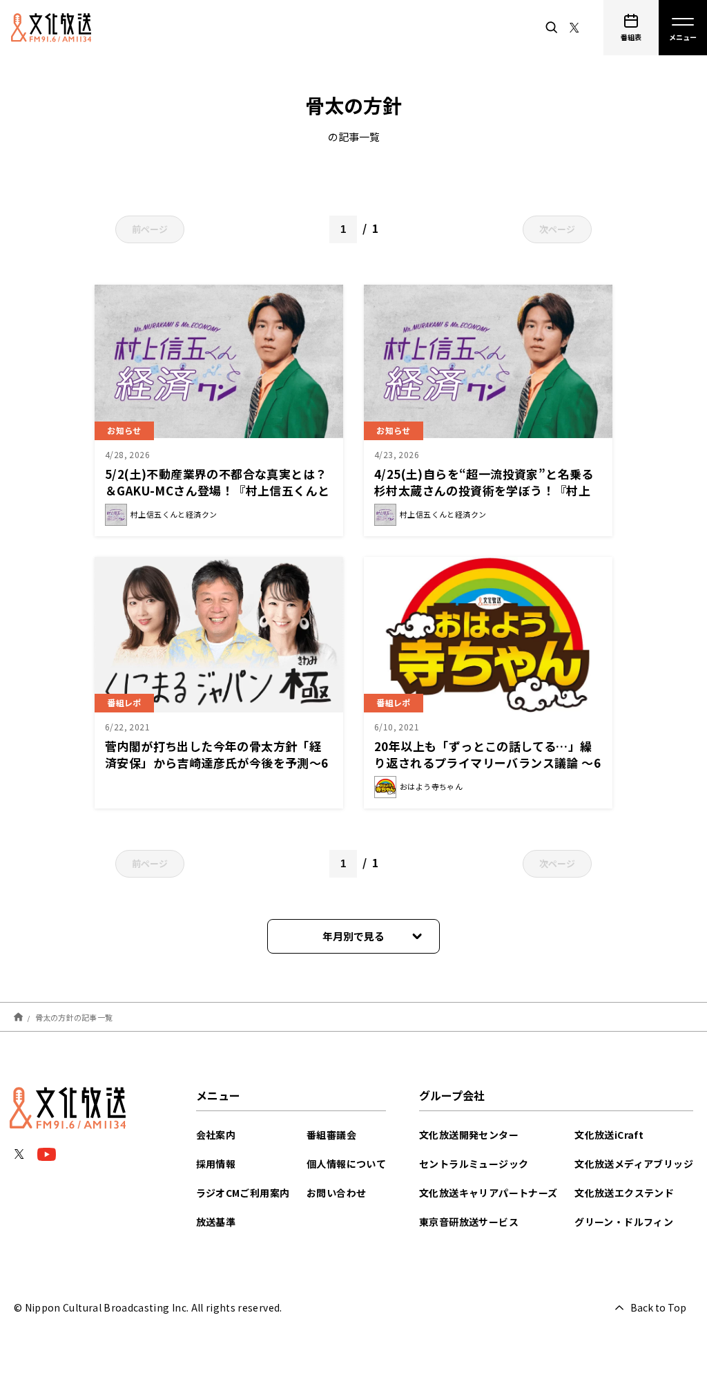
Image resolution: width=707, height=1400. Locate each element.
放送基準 (216, 1222)
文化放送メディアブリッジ (633, 1164)
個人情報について (346, 1164)
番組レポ (124, 702)
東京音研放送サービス (469, 1222)
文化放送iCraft (608, 1135)
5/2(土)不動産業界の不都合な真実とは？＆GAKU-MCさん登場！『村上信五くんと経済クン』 (217, 490)
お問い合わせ (336, 1193)
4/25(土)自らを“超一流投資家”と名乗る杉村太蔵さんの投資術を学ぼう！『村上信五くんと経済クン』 (484, 490)
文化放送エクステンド (624, 1193)
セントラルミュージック (473, 1164)
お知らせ (124, 430)
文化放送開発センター (469, 1135)
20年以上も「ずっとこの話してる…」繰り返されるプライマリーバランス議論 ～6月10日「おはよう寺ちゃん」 (487, 762)
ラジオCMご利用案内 (243, 1193)
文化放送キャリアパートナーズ (488, 1193)
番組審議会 (331, 1135)
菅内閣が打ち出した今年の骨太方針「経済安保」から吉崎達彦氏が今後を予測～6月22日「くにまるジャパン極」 (217, 762)
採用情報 (216, 1164)
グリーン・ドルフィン (623, 1222)
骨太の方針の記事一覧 (74, 1016)
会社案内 (216, 1135)
